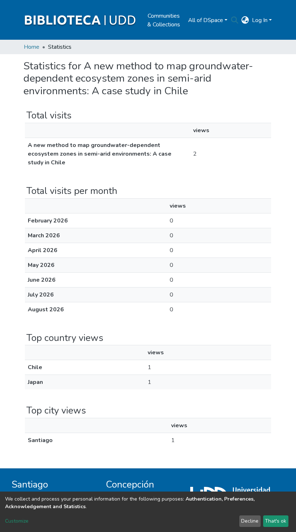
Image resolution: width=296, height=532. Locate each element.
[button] (245, 20)
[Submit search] (234, 20)
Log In (259, 20)
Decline (249, 521)
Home (31, 47)
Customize (17, 521)
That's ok (275, 521)
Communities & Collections (163, 20)
